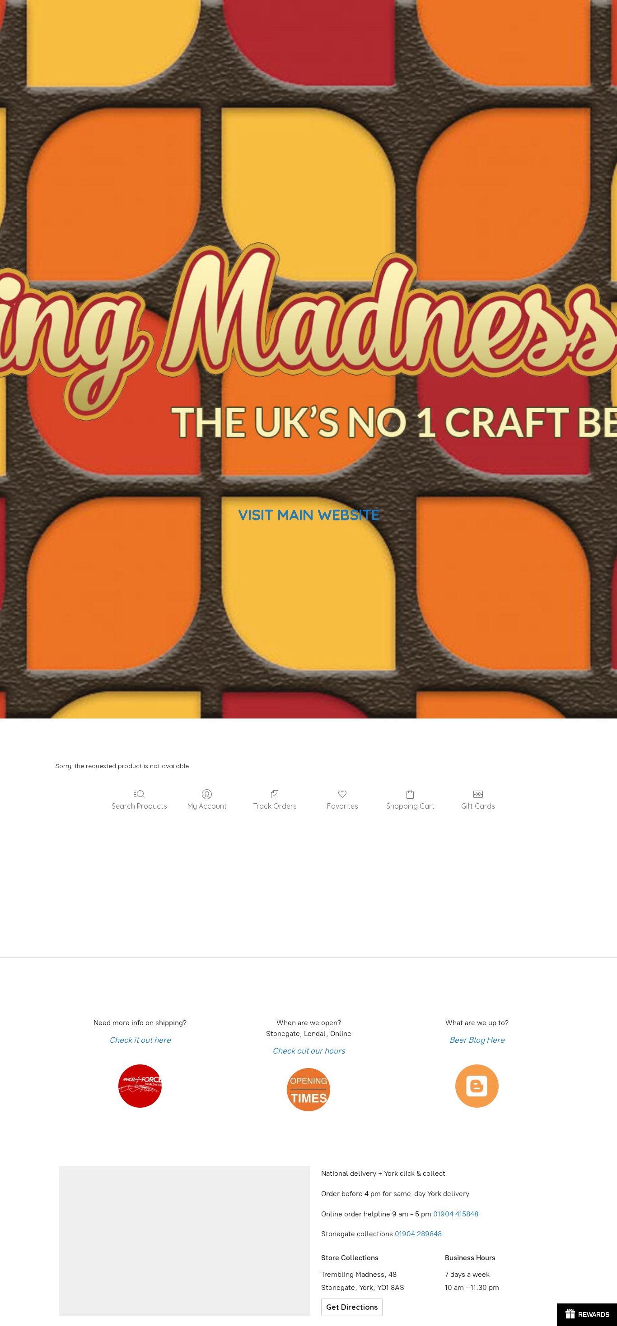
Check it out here (140, 1040)
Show (587, 1314)
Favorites (342, 805)
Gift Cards (478, 805)
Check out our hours (308, 1051)
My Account (207, 805)
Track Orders (275, 805)
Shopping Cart (410, 805)
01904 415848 (456, 1214)
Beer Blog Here (477, 1040)
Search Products (139, 805)
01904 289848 (418, 1233)
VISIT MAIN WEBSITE (308, 514)
